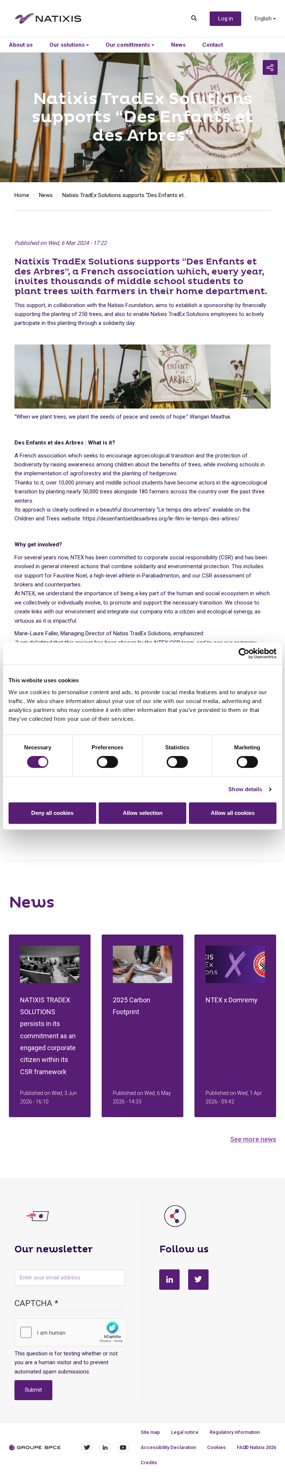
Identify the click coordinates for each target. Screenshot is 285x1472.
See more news (253, 1139)
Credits (149, 1462)
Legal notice (185, 1432)
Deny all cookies (52, 813)
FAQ (241, 1447)
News (178, 44)
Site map (150, 1432)
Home (21, 195)
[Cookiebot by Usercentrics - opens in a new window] (244, 653)
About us (21, 44)
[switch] (107, 762)
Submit (33, 1389)
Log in (225, 18)
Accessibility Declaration (168, 1447)
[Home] (54, 18)
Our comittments (128, 44)
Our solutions (67, 44)
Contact (212, 44)
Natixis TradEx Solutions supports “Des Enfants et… (124, 195)
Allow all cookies (233, 813)
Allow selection (143, 813)
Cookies (216, 1447)
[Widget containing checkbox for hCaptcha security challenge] (70, 1332)
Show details (245, 789)
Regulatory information (235, 1432)
